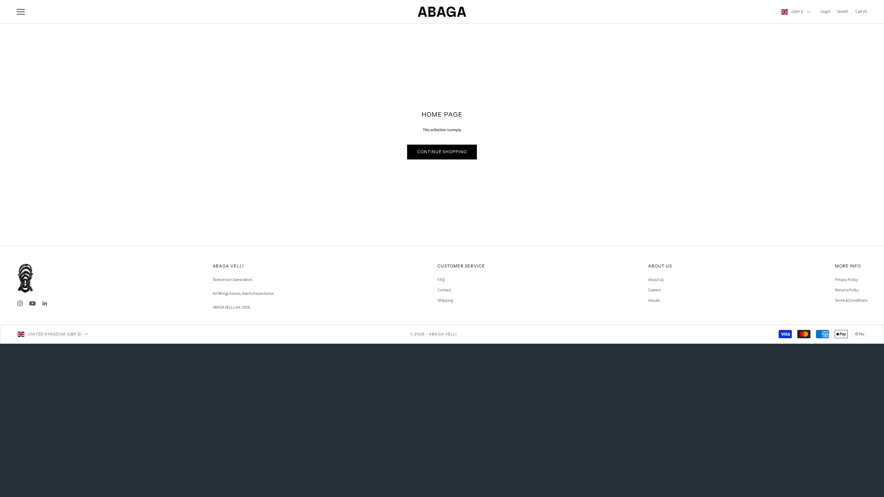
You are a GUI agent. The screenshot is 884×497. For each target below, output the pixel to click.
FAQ (441, 280)
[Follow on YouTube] (32, 303)
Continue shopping (442, 151)
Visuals (654, 300)
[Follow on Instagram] (20, 303)
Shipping (445, 300)
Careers (654, 290)
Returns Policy (847, 290)
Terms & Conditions (851, 300)
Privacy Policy (846, 280)
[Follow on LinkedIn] (44, 303)
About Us (656, 280)
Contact (444, 290)
